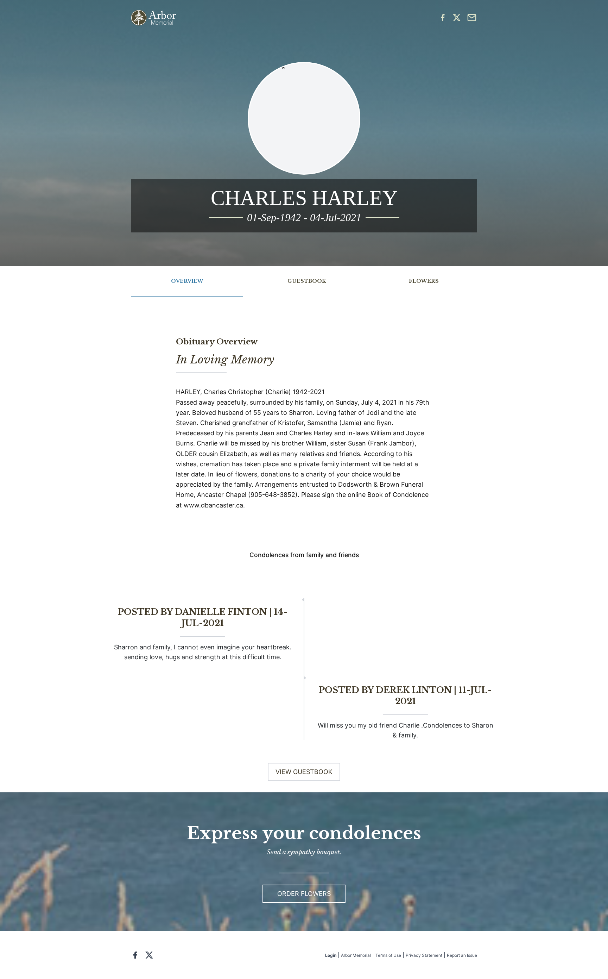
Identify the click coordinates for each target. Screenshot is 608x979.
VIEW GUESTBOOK (304, 771)
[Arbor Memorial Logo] (153, 18)
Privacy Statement (424, 955)
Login (330, 955)
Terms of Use (388, 955)
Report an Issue (462, 955)
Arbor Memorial (356, 955)
